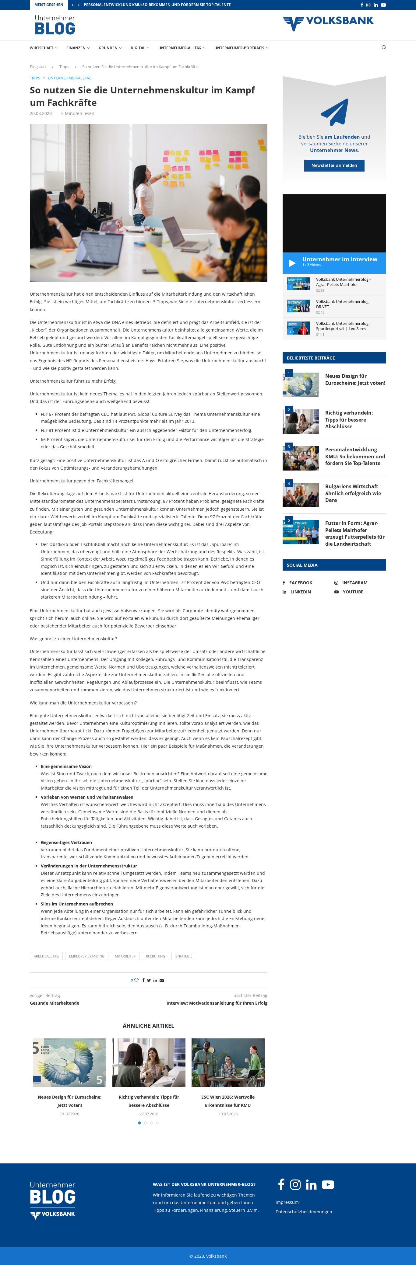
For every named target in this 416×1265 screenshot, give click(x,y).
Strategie (183, 956)
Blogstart (38, 66)
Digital (138, 47)
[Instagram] (368, 5)
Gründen (108, 47)
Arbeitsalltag (46, 956)
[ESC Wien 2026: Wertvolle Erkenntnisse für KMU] (228, 1062)
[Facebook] (362, 5)
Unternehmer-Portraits (239, 47)
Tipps (64, 66)
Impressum (287, 1202)
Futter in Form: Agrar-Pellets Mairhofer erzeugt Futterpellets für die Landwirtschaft (355, 533)
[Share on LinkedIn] (155, 980)
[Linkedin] (375, 5)
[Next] (78, 5)
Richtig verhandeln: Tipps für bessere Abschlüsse (349, 419)
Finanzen (76, 47)
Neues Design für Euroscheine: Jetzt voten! (355, 379)
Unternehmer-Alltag (179, 47)
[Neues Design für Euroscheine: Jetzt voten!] (69, 1062)
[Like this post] (136, 980)
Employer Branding (86, 956)
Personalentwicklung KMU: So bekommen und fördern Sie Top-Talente (157, 4)
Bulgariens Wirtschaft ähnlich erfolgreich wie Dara (353, 493)
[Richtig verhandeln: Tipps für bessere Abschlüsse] (148, 1062)
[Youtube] (383, 5)
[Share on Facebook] (143, 980)
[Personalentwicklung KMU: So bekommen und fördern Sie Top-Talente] (301, 458)
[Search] (384, 48)
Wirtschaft (41, 47)
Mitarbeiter (125, 956)
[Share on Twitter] (149, 980)
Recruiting (155, 956)
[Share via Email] (162, 980)
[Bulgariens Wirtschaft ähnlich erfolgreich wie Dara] (301, 495)
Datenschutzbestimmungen (304, 1212)
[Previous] (72, 5)
